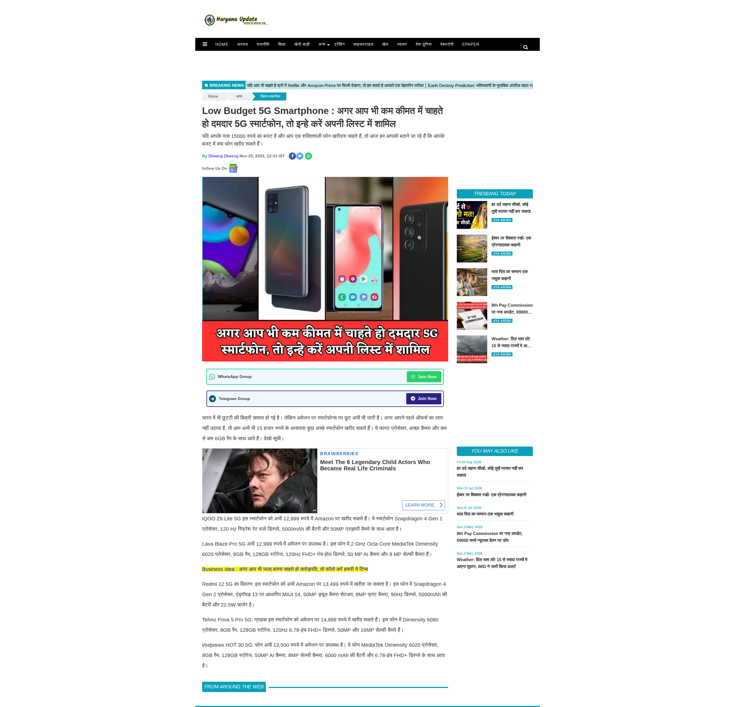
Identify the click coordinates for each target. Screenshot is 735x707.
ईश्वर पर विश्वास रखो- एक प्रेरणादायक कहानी (491, 494)
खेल (385, 44)
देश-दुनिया (424, 44)
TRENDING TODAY (495, 193)
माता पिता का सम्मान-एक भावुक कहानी (485, 513)
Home (222, 44)
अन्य (322, 44)
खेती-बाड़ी (302, 44)
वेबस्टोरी (447, 44)
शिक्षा (282, 44)
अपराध (242, 44)
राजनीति (263, 44)
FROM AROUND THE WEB (234, 686)
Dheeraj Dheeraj (223, 156)
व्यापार (402, 44)
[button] (205, 44)
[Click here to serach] (527, 47)
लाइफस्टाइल (363, 44)
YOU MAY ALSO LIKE (494, 451)
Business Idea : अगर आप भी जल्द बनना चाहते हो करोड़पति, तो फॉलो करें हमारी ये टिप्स (285, 569)
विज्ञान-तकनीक (270, 96)
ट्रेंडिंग (339, 44)
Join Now (427, 376)
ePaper (470, 44)
